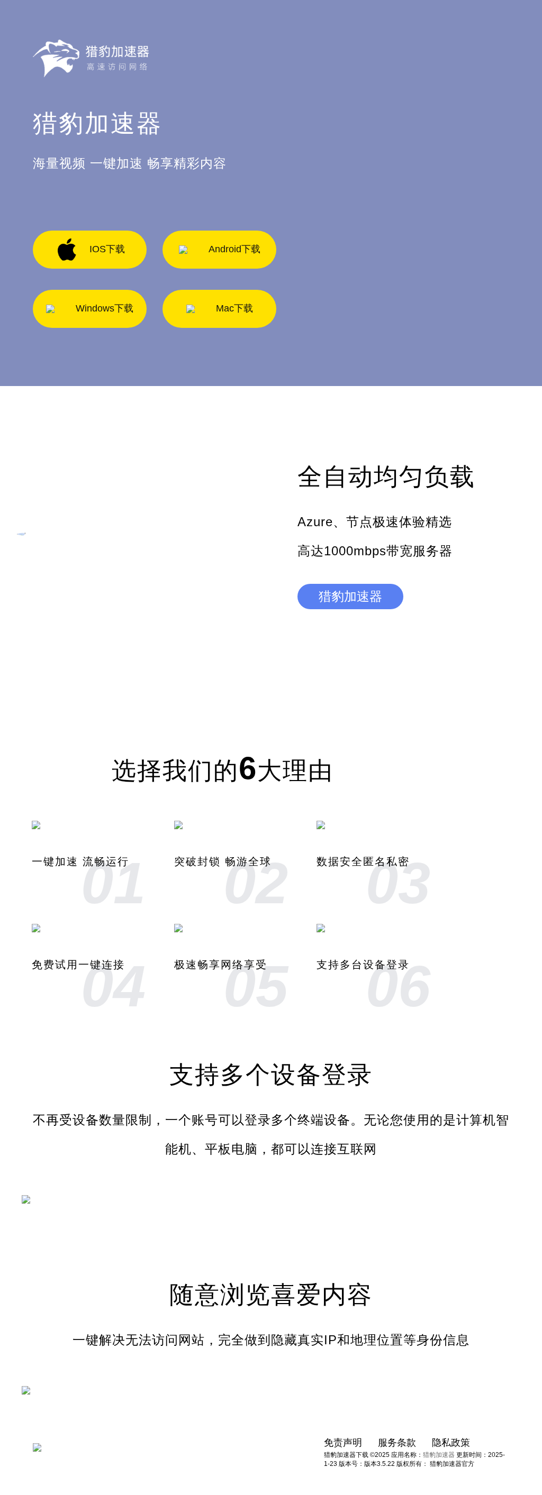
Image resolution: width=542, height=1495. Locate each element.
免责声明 (343, 1442)
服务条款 (397, 1442)
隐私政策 (451, 1442)
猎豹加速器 (350, 596)
